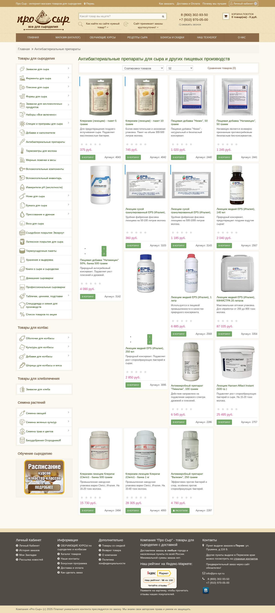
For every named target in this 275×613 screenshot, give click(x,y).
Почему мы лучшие (214, 3)
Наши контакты (70, 558)
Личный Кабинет (29, 545)
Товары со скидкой (113, 545)
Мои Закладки (27, 554)
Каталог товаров (71, 553)
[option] (100, 97)
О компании (109, 554)
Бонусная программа (74, 563)
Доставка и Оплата (188, 3)
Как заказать (166, 3)
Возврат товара (111, 550)
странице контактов (246, 558)
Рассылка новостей (31, 559)
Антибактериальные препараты (57, 49)
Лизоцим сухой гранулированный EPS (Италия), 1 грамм (146, 212)
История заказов (29, 550)
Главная (24, 49)
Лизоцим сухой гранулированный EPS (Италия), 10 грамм (191, 212)
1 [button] (104, 248)
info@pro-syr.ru (215, 573)
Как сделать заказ (71, 572)
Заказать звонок (191, 25)
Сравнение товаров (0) (222, 68)
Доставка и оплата (72, 567)
